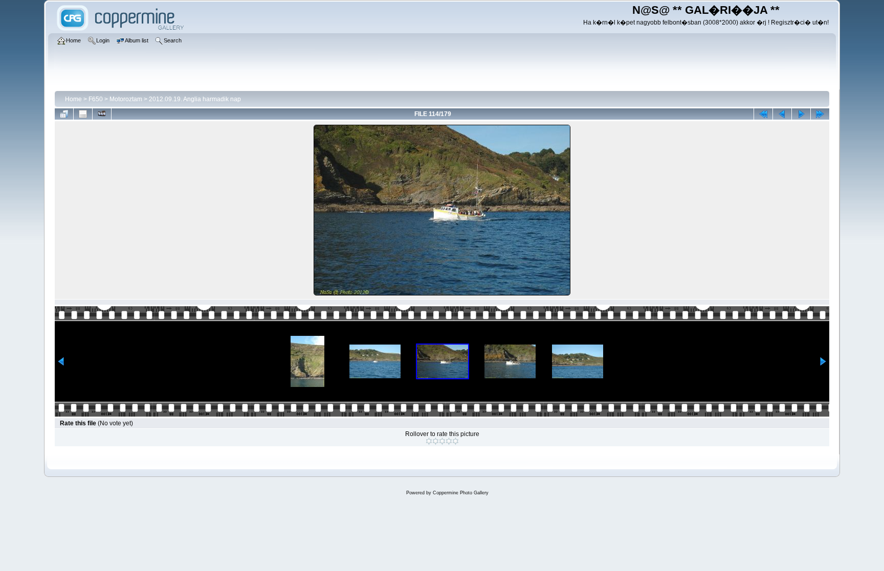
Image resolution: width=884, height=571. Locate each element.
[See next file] (801, 114)
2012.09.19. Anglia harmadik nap (195, 99)
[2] (435, 441)
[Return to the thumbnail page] (64, 114)
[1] (429, 441)
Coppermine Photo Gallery (461, 492)
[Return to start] (763, 114)
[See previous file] (782, 114)
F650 (96, 99)
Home (73, 99)
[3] (442, 441)
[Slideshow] (102, 114)
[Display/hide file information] (83, 114)
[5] (455, 441)
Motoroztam (125, 99)
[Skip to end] (820, 114)
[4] (449, 441)
